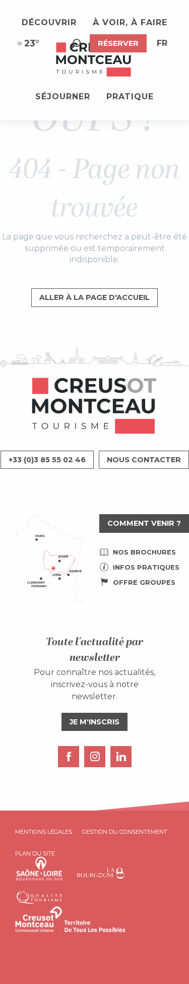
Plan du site (35, 853)
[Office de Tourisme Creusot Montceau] (94, 60)
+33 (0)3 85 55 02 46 (47, 459)
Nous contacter (144, 459)
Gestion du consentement (124, 831)
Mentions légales (43, 831)
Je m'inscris (94, 721)
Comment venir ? (144, 523)
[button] (76, 43)
